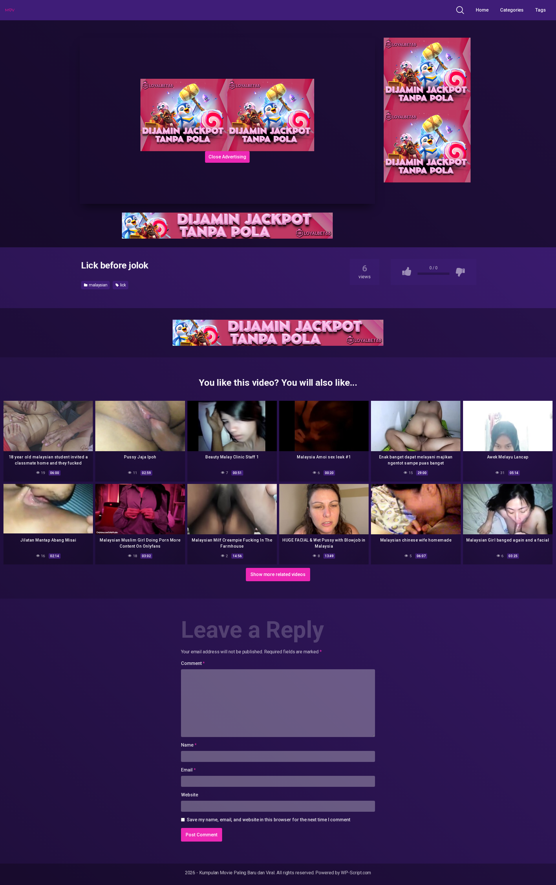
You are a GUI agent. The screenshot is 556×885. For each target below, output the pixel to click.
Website (189, 795)
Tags (540, 10)
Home (482, 10)
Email (188, 770)
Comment (193, 663)
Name (189, 745)
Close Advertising (227, 157)
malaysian (97, 285)
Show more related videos (278, 574)
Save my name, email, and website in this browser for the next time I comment (268, 819)
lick (122, 285)
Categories (512, 10)
